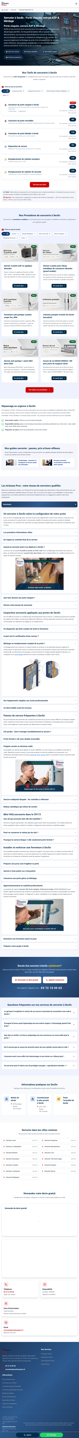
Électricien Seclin (47, 1357)
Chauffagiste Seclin (47, 1361)
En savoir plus (19, 286)
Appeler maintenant (56, 980)
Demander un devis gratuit (28, 980)
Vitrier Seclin (45, 1364)
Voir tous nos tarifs (39, 185)
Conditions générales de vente (12, 1390)
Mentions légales (8, 1393)
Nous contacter (7, 1407)
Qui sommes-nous (8, 1379)
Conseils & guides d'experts (11, 1386)
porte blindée (19, 654)
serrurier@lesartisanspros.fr (13, 1330)
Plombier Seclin (46, 1354)
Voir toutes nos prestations (38, 390)
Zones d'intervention (9, 1397)
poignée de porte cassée (37, 755)
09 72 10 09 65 (51, 988)
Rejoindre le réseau (8, 1400)
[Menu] (76, 4)
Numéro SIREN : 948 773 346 (9, 1422)
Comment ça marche (9, 1383)
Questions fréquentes (9, 1404)
